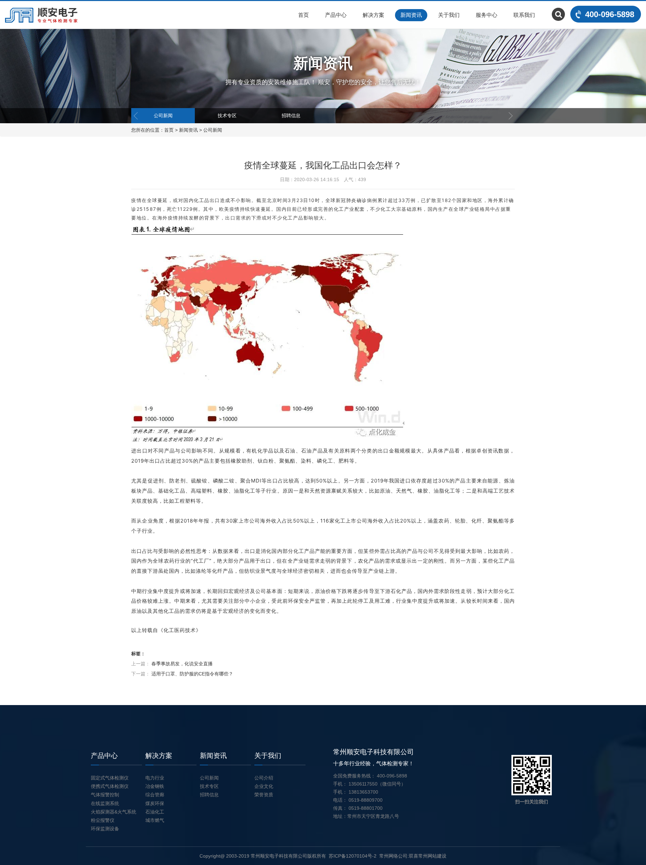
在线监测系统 (105, 803)
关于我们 (449, 15)
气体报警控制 (105, 794)
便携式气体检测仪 (110, 786)
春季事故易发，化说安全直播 (182, 663)
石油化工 (154, 811)
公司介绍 (263, 777)
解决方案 (373, 15)
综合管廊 (154, 794)
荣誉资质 (263, 794)
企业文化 (263, 786)
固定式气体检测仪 (110, 777)
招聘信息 (291, 115)
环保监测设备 (105, 828)
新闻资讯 (411, 15)
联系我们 (524, 15)
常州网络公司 (393, 856)
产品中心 (336, 15)
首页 (303, 15)
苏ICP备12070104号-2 (352, 856)
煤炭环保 (154, 803)
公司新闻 (163, 115)
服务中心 (486, 15)
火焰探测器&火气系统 (113, 811)
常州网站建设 (432, 856)
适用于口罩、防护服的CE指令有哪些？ (192, 673)
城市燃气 (154, 820)
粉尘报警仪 (102, 820)
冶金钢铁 (154, 786)
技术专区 (227, 115)
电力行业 (154, 777)
